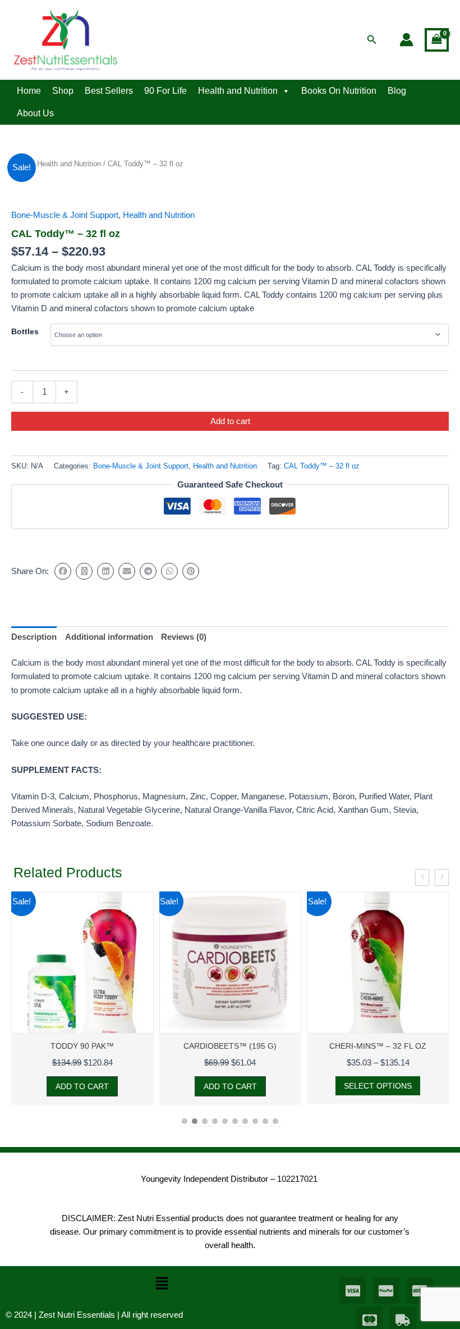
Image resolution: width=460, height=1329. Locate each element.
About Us (35, 113)
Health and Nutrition (238, 90)
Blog (397, 90)
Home (29, 90)
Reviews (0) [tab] (183, 636)
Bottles (25, 331)
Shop (62, 90)
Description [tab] (34, 636)
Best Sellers (109, 90)
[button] (372, 40)
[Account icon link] (406, 40)
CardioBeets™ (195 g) (164, 1045)
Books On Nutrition (338, 90)
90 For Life (165, 90)
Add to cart (230, 421)
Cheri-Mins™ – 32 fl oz (312, 1045)
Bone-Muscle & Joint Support (64, 215)
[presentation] (422, 877)
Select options (312, 1085)
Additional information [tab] (109, 636)
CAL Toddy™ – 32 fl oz (322, 466)
